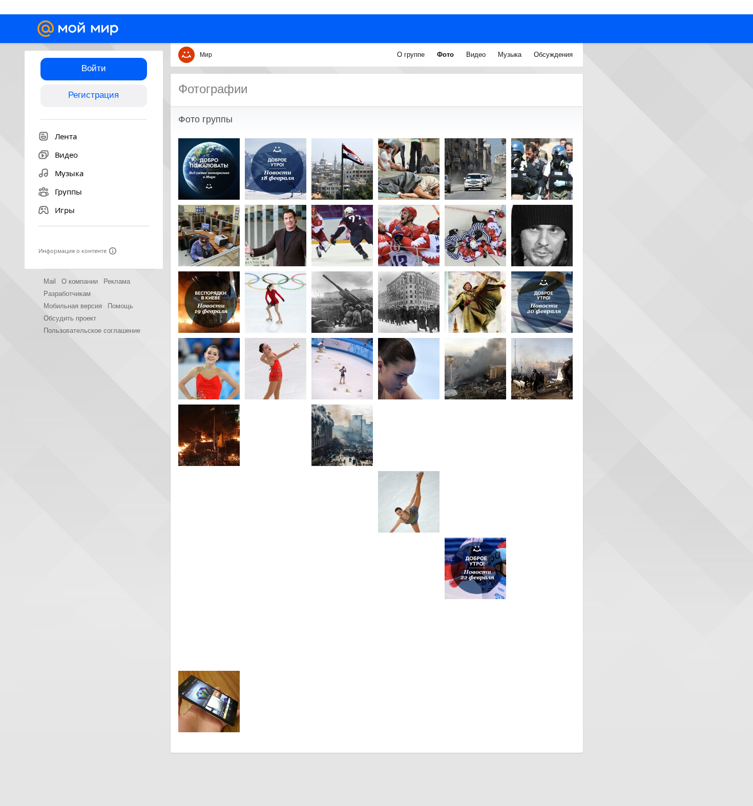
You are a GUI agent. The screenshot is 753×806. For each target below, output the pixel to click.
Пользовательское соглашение (92, 330)
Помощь (120, 306)
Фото (446, 54)
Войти (93, 68)
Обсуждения (553, 54)
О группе (412, 54)
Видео (477, 54)
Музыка (511, 54)
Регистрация (93, 95)
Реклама (116, 281)
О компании (79, 281)
